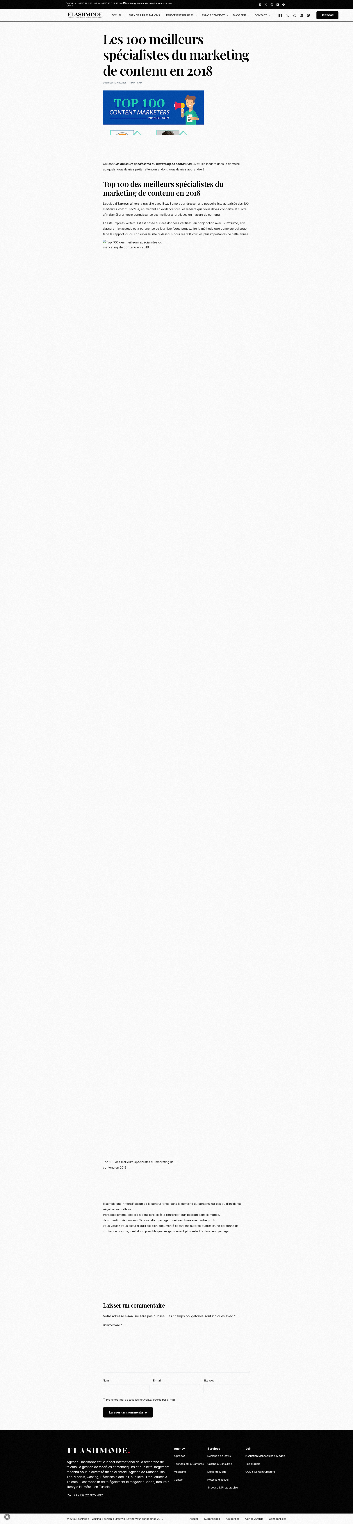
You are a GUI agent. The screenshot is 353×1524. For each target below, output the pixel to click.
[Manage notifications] (7, 1517)
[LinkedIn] (278, 4)
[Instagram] (272, 4)
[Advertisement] (170, 150)
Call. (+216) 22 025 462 (85, 1495)
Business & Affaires (114, 82)
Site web (209, 1380)
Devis (70, 6)
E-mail (158, 1380)
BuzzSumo (170, 203)
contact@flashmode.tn (138, 3)
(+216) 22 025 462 (110, 3)
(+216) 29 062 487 (87, 3)
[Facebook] (260, 4)
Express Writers (128, 203)
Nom (107, 1380)
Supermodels (161, 3)
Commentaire (112, 1325)
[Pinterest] (283, 4)
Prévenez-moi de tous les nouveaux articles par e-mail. (140, 1399)
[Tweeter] (266, 4)
